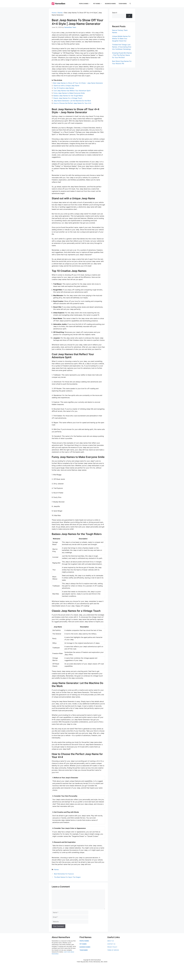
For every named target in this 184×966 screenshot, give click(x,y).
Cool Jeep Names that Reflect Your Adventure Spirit (71, 91)
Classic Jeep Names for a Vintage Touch (67, 98)
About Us (110, 941)
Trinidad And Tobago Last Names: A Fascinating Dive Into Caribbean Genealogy (121, 47)
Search (114, 13)
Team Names (123, 3)
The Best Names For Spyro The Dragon (67, 877)
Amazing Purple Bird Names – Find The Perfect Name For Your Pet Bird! (122, 55)
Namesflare (60, 3)
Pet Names (96, 3)
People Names (83, 3)
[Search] (129, 16)
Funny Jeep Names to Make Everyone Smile (69, 93)
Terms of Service (113, 950)
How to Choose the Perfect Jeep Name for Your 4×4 (72, 103)
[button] (130, 3)
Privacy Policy (112, 947)
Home (54, 13)
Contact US (111, 944)
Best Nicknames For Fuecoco (64, 874)
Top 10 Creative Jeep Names (64, 88)
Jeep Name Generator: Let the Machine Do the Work (72, 101)
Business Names (110, 3)
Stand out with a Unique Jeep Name (66, 85)
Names (60, 13)
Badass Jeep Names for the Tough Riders (68, 96)
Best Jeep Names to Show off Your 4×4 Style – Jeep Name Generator (78, 83)
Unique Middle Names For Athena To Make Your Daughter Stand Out (121, 38)
